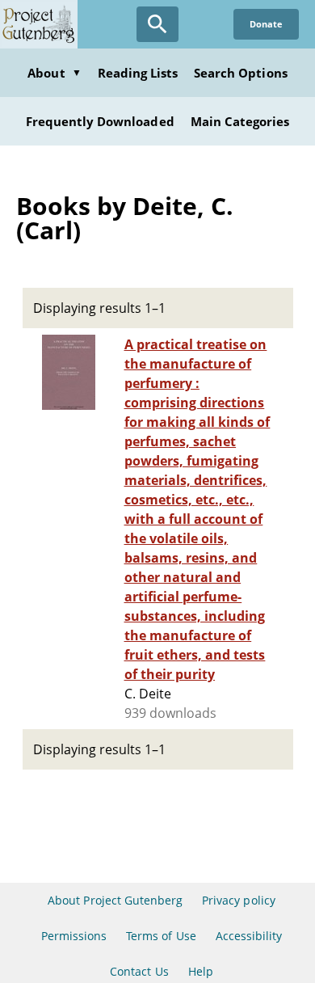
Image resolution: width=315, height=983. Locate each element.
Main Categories (240, 121)
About (54, 73)
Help (200, 971)
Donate (266, 24)
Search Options (241, 73)
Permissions (74, 935)
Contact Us (139, 971)
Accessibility (249, 935)
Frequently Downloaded (100, 121)
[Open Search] (157, 24)
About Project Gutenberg (115, 900)
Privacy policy (238, 900)
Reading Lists (138, 73)
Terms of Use (160, 935)
